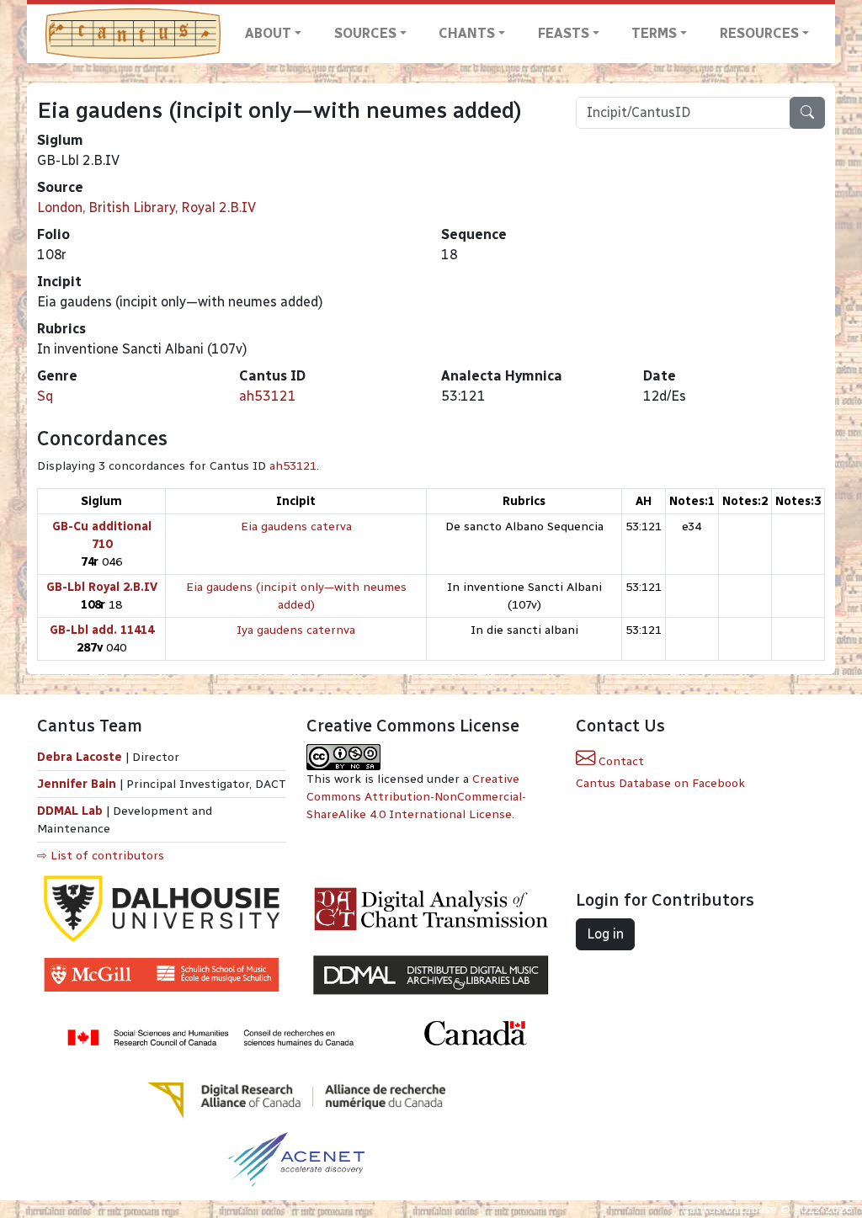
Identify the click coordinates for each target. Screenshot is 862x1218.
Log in (605, 934)
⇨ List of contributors (100, 855)
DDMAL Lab (70, 811)
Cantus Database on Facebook (660, 783)
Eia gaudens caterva (296, 526)
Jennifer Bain (78, 784)
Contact (619, 761)
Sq (45, 396)
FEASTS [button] (563, 33)
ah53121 (267, 396)
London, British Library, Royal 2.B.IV (146, 207)
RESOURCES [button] (759, 33)
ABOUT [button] (268, 33)
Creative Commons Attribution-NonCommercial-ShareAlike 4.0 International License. (416, 797)
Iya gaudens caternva (296, 630)
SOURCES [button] (365, 33)
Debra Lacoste (79, 757)
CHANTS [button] (467, 33)
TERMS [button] (654, 33)
